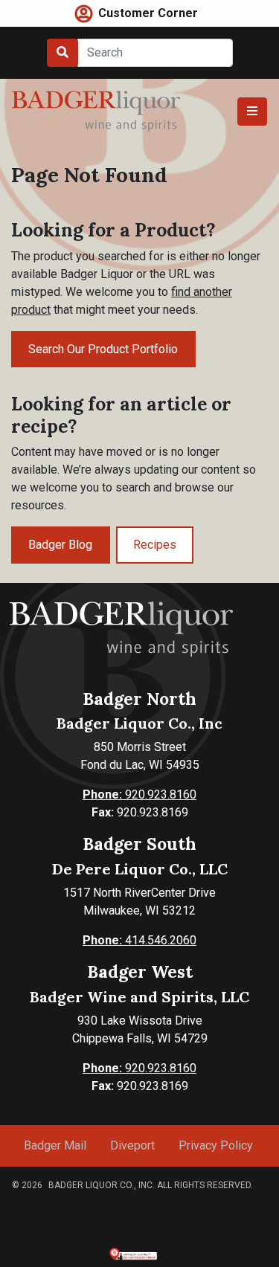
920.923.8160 (139, 794)
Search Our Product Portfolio (103, 349)
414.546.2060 (139, 940)
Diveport (132, 1145)
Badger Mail (55, 1145)
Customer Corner (148, 13)
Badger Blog (60, 545)
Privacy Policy (216, 1145)
